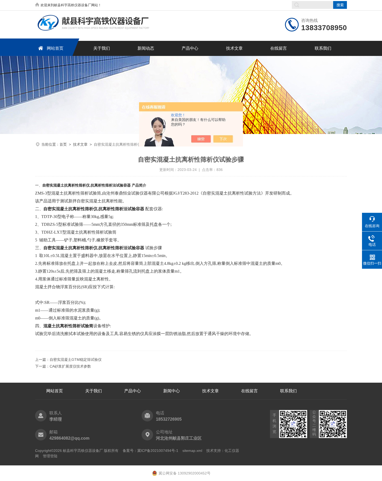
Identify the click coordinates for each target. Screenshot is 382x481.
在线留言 (278, 48)
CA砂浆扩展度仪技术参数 (70, 366)
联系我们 (323, 48)
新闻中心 (171, 391)
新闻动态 (145, 48)
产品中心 (190, 48)
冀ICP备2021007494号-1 (157, 450)
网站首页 (55, 48)
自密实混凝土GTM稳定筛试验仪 (76, 359)
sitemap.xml (192, 450)
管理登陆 (50, 456)
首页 (63, 144)
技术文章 (234, 48)
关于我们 (101, 48)
